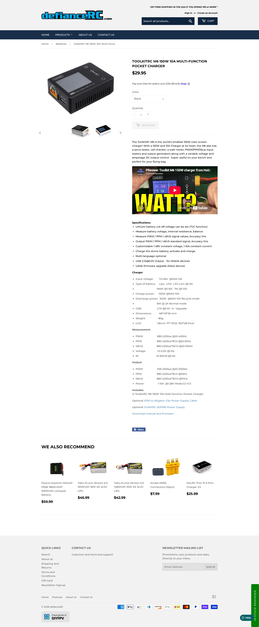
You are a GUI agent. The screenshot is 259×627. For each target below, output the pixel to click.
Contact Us (106, 34)
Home (45, 34)
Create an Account (207, 13)
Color (135, 92)
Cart (210, 21)
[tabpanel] (80, 131)
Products (62, 34)
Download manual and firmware (153, 413)
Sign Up (210, 567)
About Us (85, 34)
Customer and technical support (92, 554)
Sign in (188, 13)
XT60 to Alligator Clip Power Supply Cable (170, 400)
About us (47, 559)
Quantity (137, 108)
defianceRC (56, 606)
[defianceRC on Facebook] (214, 597)
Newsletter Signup (53, 585)
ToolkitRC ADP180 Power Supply (164, 407)
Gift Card (47, 580)
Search (45, 554)
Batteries (61, 43)
